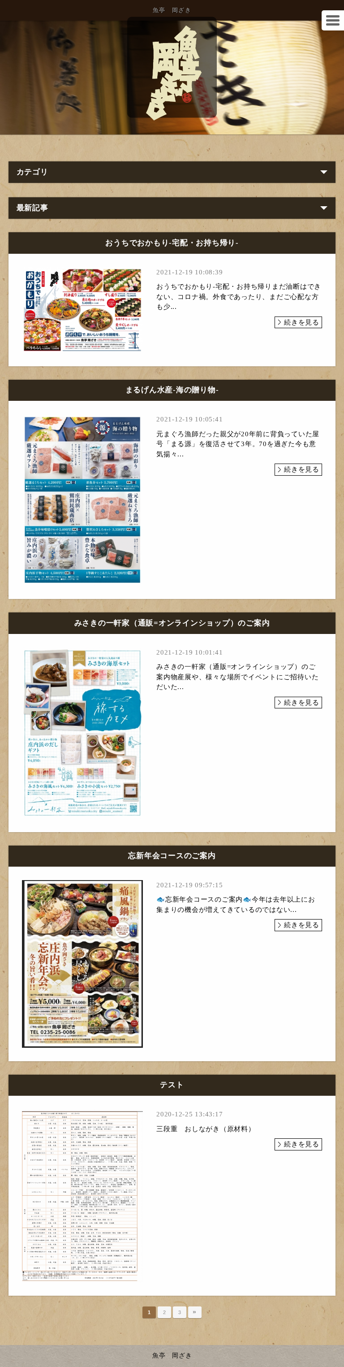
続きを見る (301, 322)
